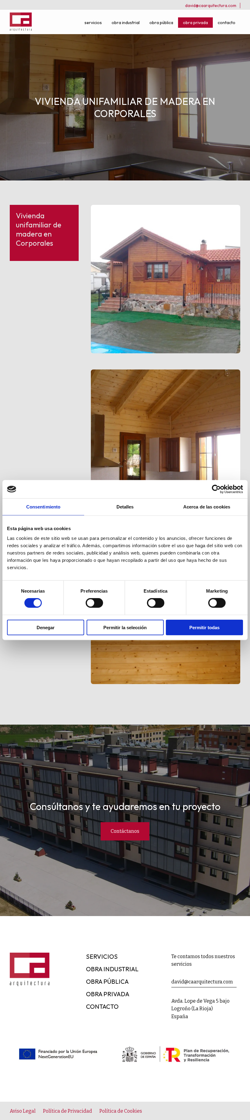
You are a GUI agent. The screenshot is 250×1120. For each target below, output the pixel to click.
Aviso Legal (23, 1111)
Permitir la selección (125, 627)
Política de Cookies (120, 1111)
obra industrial (126, 22)
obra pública (161, 22)
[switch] (94, 603)
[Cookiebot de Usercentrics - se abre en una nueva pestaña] (216, 489)
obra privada (195, 22)
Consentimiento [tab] (43, 506)
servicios (93, 22)
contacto (226, 22)
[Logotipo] (21, 29)
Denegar (46, 627)
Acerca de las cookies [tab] (206, 506)
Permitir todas (204, 627)
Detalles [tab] (125, 506)
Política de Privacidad (67, 1111)
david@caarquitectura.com (210, 5)
